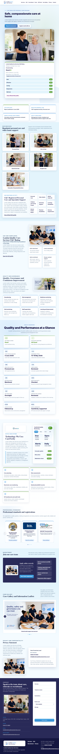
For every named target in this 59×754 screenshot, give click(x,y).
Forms (36, 2)
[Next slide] (54, 533)
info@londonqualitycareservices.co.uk (40, 656)
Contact (54, 2)
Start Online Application (26, 576)
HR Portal (40, 2)
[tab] (28, 634)
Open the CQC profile (8, 256)
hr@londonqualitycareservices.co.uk (11, 734)
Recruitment (31, 2)
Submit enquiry (44, 720)
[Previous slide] (5, 533)
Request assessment (11, 25)
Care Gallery (45, 2)
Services (23, 2)
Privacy (50, 2)
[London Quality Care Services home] (8, 2)
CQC (27, 2)
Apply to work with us (24, 25)
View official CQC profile (13, 95)
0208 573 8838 (34, 654)
